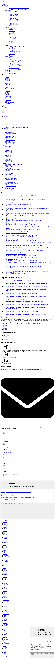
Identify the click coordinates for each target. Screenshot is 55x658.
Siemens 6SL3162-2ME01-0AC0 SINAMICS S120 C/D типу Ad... (21, 260)
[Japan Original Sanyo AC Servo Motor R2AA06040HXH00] (27, 304)
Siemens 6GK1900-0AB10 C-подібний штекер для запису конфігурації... (23, 273)
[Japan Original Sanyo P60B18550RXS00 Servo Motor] (22, 311)
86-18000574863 (7, 463)
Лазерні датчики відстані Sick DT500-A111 (16, 233)
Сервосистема (6, 117)
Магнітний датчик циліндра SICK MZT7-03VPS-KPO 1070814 (21, 236)
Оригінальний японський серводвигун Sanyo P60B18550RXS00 (26, 314)
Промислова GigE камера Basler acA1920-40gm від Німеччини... (22, 224)
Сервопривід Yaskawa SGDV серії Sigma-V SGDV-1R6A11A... (21, 202)
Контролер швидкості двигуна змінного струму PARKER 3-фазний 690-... (24, 220)
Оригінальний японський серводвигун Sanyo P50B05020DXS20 (26, 301)
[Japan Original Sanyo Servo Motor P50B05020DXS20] (22, 299)
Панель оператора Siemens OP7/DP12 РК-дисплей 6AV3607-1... (21, 215)
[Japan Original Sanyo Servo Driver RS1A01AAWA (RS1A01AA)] (27, 286)
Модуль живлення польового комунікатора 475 (17, 205)
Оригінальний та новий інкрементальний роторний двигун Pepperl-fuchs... (24, 210)
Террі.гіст (5, 441)
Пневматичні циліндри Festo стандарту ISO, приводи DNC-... (21, 240)
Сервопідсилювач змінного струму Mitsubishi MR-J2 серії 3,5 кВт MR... (23, 229)
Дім (4, 115)
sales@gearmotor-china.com (9, 357)
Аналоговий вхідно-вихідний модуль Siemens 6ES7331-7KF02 (21, 197)
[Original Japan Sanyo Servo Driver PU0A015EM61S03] (22, 293)
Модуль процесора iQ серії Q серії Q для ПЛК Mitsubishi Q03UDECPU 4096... (25, 250)
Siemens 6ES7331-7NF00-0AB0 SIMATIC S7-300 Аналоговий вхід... (22, 264)
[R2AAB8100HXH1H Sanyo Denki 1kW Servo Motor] (23, 280)
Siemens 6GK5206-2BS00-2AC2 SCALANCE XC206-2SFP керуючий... (23, 269)
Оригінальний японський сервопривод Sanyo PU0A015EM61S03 (26, 296)
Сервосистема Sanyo (8, 119)
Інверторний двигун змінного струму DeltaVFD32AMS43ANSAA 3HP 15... (24, 245)
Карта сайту (6, 430)
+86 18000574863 (7, 363)
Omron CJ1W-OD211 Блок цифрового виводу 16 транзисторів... (21, 255)
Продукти (5, 116)
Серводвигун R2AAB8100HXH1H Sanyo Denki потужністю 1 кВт (26, 283)
